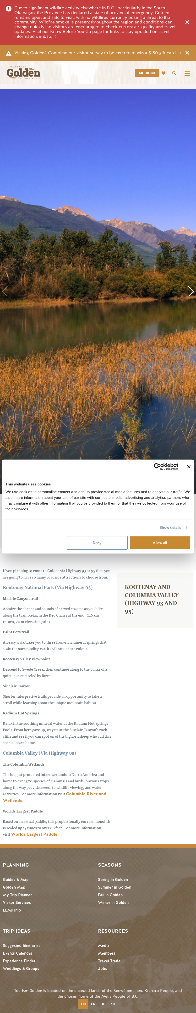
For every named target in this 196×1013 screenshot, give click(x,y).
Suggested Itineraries (21, 945)
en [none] (83, 1004)
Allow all (160, 542)
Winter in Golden (113, 902)
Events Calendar (17, 953)
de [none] (102, 1004)
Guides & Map (16, 879)
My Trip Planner (17, 894)
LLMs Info (12, 910)
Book (151, 73)
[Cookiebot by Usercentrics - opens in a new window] (157, 466)
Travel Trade (109, 960)
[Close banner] (189, 466)
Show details (170, 527)
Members (106, 953)
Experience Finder (19, 960)
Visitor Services (17, 902)
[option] (93, 1004)
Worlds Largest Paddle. (35, 834)
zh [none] (112, 1004)
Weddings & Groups (21, 968)
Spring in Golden (113, 879)
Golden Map (14, 887)
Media (103, 945)
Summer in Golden (114, 887)
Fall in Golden (110, 894)
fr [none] (93, 1004)
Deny (97, 542)
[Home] (23, 73)
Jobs (102, 968)
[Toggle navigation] (187, 73)
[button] (191, 291)
